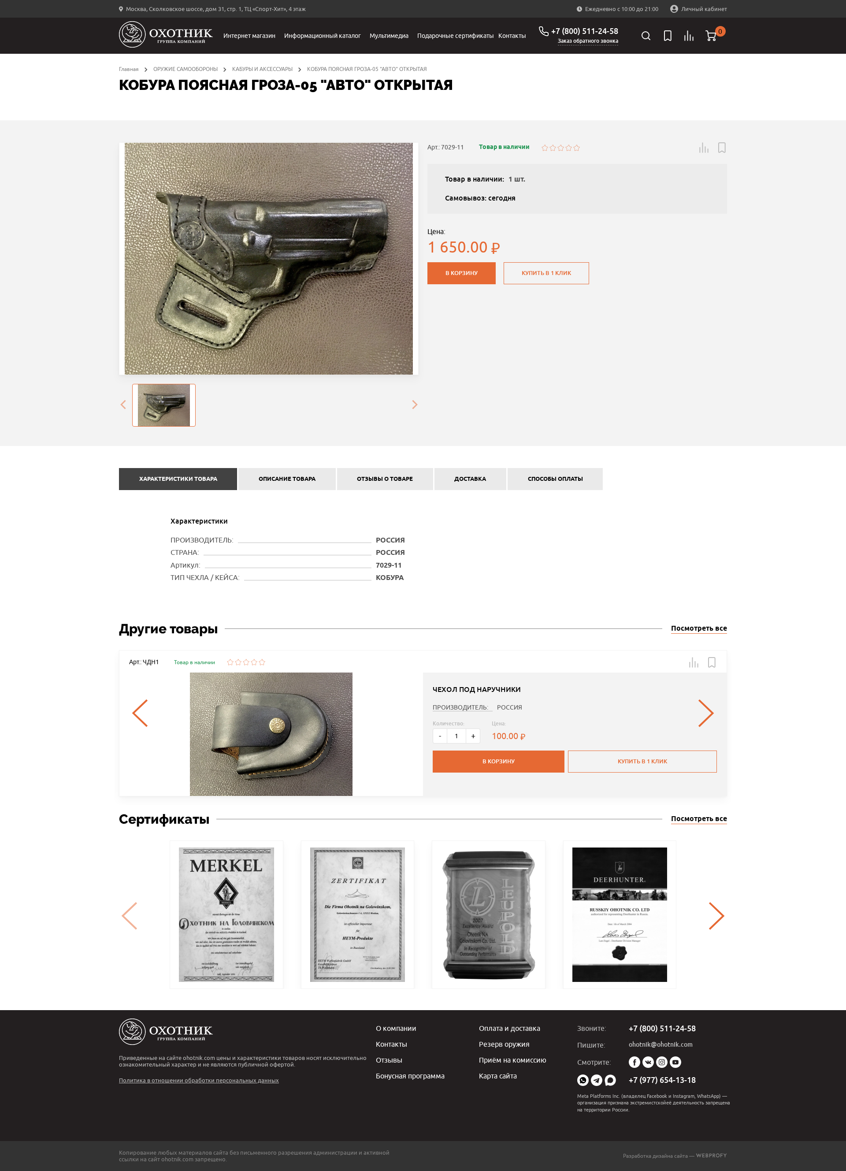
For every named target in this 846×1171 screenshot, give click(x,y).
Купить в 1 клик (546, 273)
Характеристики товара (178, 479)
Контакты (512, 35)
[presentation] (123, 405)
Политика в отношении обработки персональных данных (199, 1080)
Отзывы (389, 1060)
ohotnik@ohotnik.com (661, 1044)
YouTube (675, 1062)
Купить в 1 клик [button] (642, 761)
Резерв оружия (504, 1044)
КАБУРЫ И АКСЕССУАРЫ (262, 69)
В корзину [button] (498, 761)
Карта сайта (498, 1076)
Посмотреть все (699, 628)
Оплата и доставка (509, 1028)
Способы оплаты (555, 479)
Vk (648, 1062)
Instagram (662, 1062)
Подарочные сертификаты (455, 35)
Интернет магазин (249, 35)
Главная (129, 69)
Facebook (634, 1062)
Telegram (596, 1080)
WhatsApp (583, 1080)
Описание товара (287, 479)
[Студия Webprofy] (711, 1155)
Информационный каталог (322, 35)
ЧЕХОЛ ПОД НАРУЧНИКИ (477, 689)
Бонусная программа (410, 1076)
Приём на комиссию (512, 1060)
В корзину (461, 273)
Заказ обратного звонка (588, 41)
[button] (704, 147)
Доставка (470, 479)
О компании (396, 1028)
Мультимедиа (389, 35)
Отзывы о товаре (385, 479)
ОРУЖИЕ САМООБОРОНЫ (185, 69)
